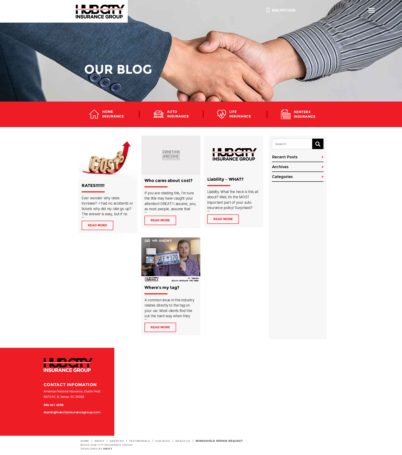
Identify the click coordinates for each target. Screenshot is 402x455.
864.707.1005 (283, 10)
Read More (97, 225)
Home (85, 441)
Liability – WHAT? (225, 179)
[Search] (317, 144)
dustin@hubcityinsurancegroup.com (72, 412)
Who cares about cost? (168, 180)
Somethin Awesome (100, 11)
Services (117, 441)
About (99, 441)
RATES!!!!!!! (93, 185)
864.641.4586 (53, 405)
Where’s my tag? (161, 287)
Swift (107, 449)
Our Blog (162, 441)
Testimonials (139, 441)
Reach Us (182, 441)
